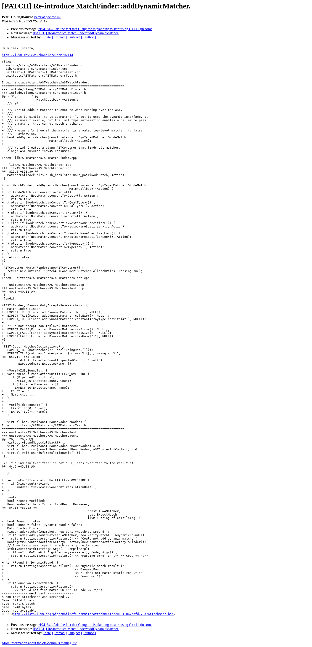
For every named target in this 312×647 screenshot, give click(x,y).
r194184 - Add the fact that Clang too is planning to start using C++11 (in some (95, 29)
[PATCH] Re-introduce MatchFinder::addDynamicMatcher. (76, 33)
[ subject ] (75, 37)
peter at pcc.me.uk (47, 17)
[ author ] (89, 37)
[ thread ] (60, 37)
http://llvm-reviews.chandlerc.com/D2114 (37, 55)
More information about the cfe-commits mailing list (39, 643)
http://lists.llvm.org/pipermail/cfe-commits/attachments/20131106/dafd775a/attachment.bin (93, 614)
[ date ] (48, 37)
